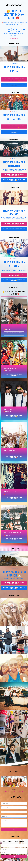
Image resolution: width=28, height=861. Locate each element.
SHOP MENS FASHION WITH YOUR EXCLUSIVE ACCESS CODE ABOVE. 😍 (14, 84)
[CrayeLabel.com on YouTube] (16, 31)
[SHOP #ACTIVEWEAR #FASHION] (14, 311)
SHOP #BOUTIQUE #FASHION (10, 368)
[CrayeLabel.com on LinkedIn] (24, 29)
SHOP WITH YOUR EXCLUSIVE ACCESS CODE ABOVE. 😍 (14, 333)
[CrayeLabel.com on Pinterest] (11, 29)
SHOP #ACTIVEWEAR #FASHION (10, 327)
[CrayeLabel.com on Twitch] (11, 31)
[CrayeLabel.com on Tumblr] (19, 29)
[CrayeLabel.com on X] (21, 29)
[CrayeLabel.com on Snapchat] (14, 29)
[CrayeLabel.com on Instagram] (9, 29)
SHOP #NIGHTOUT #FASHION (10, 491)
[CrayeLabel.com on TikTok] (16, 29)
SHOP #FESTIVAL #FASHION (9, 450)
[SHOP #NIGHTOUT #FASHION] (14, 476)
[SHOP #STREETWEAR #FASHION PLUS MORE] (14, 517)
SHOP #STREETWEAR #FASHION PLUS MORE (13, 533)
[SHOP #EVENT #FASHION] (14, 394)
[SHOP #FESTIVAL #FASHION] (14, 435)
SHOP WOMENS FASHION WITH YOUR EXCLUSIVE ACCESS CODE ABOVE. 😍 (14, 79)
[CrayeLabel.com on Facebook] (4, 29)
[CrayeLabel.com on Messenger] (6, 29)
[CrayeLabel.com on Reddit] (9, 31)
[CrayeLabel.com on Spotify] (19, 31)
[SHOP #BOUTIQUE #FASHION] (14, 352)
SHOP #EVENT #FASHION (9, 409)
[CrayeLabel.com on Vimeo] (14, 31)
